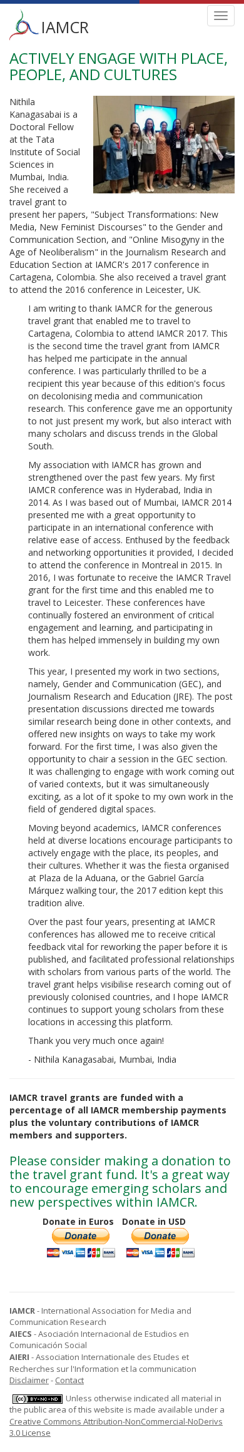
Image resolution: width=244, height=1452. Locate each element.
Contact (69, 1380)
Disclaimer (29, 1380)
